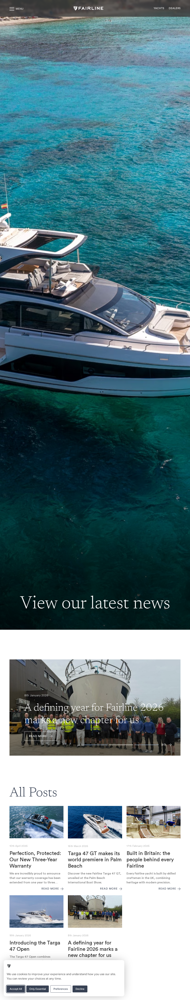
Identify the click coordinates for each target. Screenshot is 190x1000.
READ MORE (38, 736)
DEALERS (175, 8)
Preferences (60, 989)
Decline (80, 989)
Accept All (16, 989)
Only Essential (37, 989)
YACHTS (159, 8)
